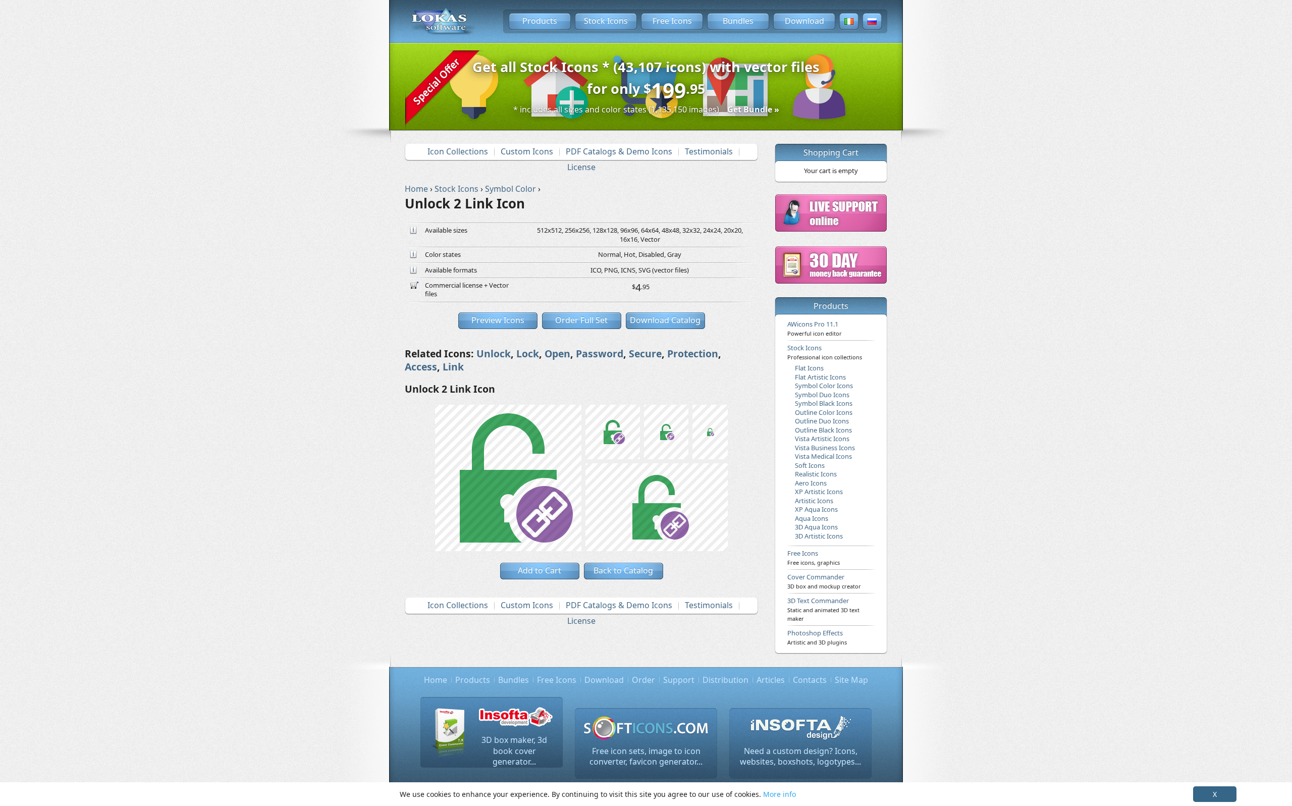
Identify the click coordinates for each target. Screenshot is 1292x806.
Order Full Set (581, 320)
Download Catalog (665, 320)
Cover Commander (824, 580)
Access (421, 366)
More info (779, 794)
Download (804, 20)
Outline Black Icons (823, 430)
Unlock (493, 353)
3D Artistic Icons (819, 536)
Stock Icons (606, 20)
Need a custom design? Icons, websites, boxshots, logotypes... (800, 756)
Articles (771, 679)
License (581, 167)
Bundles (738, 20)
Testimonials (709, 151)
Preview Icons (497, 320)
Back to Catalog (623, 570)
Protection (692, 353)
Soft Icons (810, 465)
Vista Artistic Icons (822, 438)
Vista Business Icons (825, 447)
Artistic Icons (814, 500)
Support (678, 679)
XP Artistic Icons (819, 491)
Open (557, 353)
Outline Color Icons (823, 412)
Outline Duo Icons (822, 420)
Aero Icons (811, 483)
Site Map (851, 679)
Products (539, 20)
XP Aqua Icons (816, 509)
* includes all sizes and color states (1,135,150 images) (646, 109)
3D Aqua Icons (816, 526)
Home (435, 679)
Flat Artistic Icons (820, 377)
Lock (527, 353)
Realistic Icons (816, 473)
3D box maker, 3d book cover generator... (514, 750)
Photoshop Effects (817, 637)
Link (453, 366)
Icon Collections (457, 151)
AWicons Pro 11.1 (814, 328)
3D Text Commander (823, 609)
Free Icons (672, 20)
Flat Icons (809, 367)
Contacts (810, 679)
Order (643, 679)
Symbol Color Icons (824, 385)
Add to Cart (539, 570)
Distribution (725, 679)
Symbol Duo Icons (822, 394)
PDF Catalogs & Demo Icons (619, 151)
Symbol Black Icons (823, 403)
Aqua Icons (811, 518)
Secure (645, 353)
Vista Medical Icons (823, 456)
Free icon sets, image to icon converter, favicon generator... (646, 756)
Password (599, 353)
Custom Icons (527, 151)
